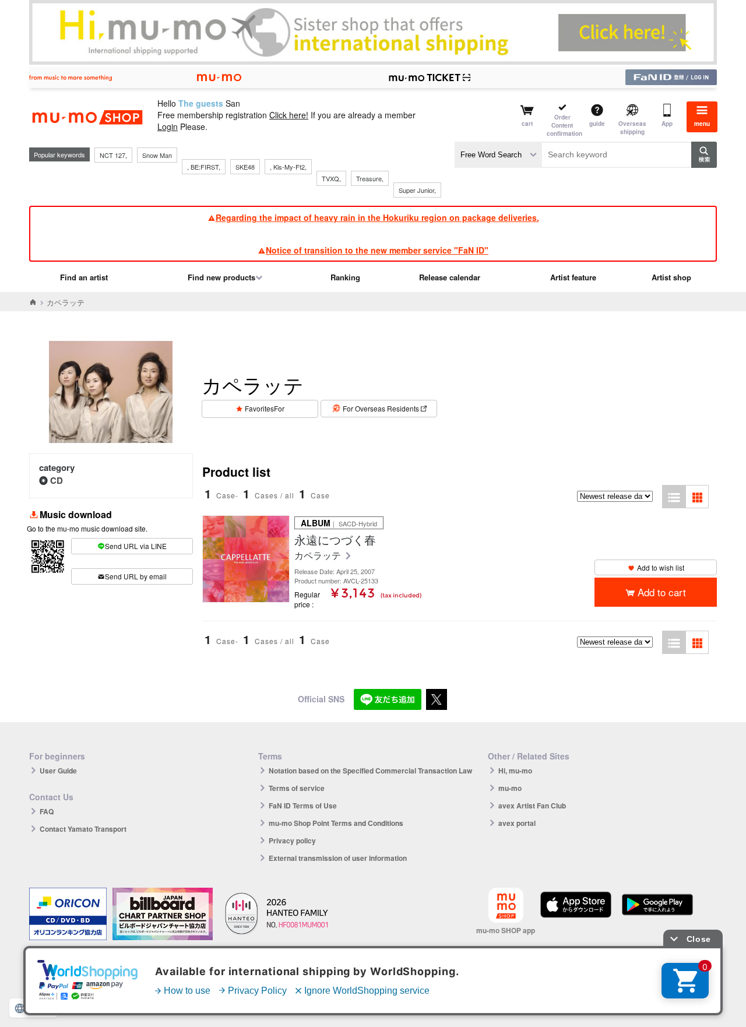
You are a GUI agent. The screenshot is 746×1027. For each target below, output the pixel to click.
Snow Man (157, 155)
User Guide (58, 770)
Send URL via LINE (136, 546)
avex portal (517, 823)
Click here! (288, 115)
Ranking (345, 277)
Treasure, (369, 178)
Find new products (221, 277)
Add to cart (662, 592)
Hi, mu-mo (515, 770)
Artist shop (671, 277)
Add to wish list (660, 567)
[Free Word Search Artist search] (498, 155)
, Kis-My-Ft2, (288, 166)
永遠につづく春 (335, 539)
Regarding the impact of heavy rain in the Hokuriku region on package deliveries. (377, 217)
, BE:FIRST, (203, 166)
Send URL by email (136, 576)
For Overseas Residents (381, 408)
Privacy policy (292, 840)
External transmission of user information (338, 858)
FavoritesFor (264, 408)
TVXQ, (331, 178)
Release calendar (449, 277)
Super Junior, (417, 190)
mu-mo (510, 788)
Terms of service (297, 788)
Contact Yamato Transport (83, 829)
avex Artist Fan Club (532, 805)
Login (167, 126)
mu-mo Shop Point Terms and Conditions (336, 823)
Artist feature (573, 277)
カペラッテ (318, 556)
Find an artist (84, 277)
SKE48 (245, 166)
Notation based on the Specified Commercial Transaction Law (370, 770)
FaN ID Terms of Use (303, 805)
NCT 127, (113, 155)
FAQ (47, 811)
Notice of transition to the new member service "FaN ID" (377, 250)
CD (56, 480)
